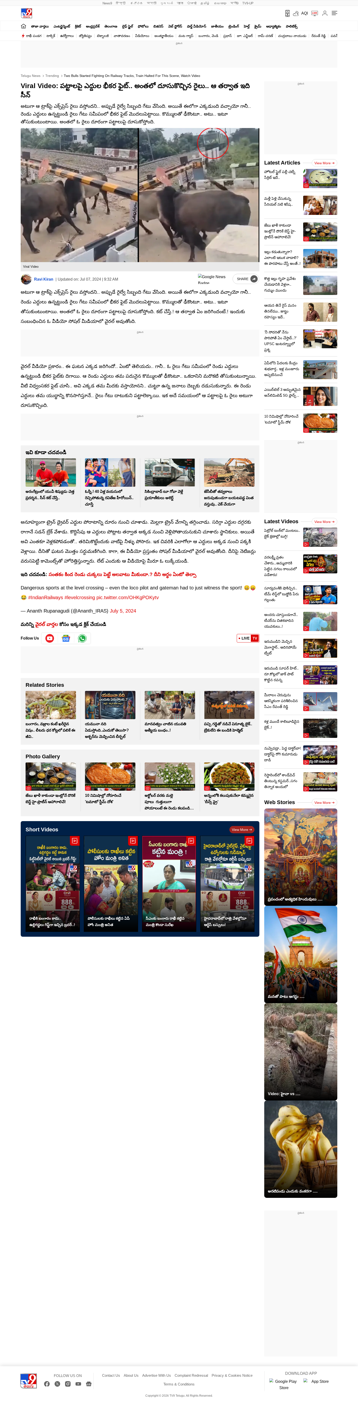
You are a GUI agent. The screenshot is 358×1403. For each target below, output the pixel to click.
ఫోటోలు (143, 26)
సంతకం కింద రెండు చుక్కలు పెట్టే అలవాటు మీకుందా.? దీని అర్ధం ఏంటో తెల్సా (122, 574)
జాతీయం (217, 26)
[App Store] (318, 1384)
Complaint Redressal (191, 1375)
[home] (23, 26)
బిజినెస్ (158, 26)
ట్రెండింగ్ (233, 26)
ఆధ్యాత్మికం (273, 26)
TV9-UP (248, 3)
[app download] (286, 13)
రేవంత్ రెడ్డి (318, 36)
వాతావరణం (122, 36)
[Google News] (89, 1384)
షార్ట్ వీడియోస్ (196, 26)
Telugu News (30, 76)
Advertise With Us (156, 1375)
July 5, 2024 (123, 611)
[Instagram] (68, 1384)
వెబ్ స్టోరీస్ (175, 26)
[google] (214, 279)
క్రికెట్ (78, 26)
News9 (107, 3)
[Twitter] (57, 1384)
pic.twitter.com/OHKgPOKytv (127, 597)
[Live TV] (313, 13)
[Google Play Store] (284, 1384)
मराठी (151, 3)
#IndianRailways (45, 597)
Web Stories (279, 802)
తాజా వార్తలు (40, 26)
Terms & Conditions (179, 1384)
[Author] (26, 279)
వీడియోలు (142, 36)
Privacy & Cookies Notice (232, 1375)
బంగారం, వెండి (208, 36)
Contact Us (111, 1375)
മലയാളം (220, 3)
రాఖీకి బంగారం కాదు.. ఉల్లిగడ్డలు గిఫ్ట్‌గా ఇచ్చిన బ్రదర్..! (52, 921)
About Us (131, 1375)
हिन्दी (121, 3)
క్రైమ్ (257, 26)
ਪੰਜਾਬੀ (192, 3)
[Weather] (295, 13)
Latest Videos (281, 521)
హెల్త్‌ (247, 26)
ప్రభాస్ (227, 36)
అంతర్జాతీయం (163, 36)
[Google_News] (66, 638)
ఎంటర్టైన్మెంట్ (62, 26)
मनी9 (234, 3)
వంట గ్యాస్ (186, 36)
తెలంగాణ (110, 26)
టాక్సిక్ (51, 36)
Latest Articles (282, 163)
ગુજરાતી (166, 3)
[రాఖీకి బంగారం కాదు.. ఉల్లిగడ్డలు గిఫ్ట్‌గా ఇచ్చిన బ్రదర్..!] (53, 884)
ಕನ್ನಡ (136, 3)
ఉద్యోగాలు (67, 36)
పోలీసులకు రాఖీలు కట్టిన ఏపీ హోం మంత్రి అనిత (109, 921)
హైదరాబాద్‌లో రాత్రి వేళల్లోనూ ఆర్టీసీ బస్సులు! (225, 921)
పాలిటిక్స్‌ (292, 26)
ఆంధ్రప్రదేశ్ (93, 26)
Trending (51, 76)
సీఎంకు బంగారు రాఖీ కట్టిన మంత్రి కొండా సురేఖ (165, 921)
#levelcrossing (80, 597)
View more (240, 830)
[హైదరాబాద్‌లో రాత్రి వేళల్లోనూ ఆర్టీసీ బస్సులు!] (227, 884)
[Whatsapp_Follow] (82, 638)
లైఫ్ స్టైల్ (127, 26)
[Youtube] (50, 638)
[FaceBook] (47, 1384)
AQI (304, 13)
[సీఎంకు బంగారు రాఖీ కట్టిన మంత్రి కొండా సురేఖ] (169, 884)
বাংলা (180, 3)
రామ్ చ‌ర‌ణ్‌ (265, 36)
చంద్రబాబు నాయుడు (292, 36)
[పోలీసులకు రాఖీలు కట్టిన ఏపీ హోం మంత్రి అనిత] (111, 884)
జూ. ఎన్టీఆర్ (245, 36)
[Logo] (26, 13)
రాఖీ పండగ (33, 36)
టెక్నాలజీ (103, 36)
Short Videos (42, 829)
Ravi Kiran (43, 279)
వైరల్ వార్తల (46, 624)
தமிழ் (205, 3)
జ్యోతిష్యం (85, 36)
